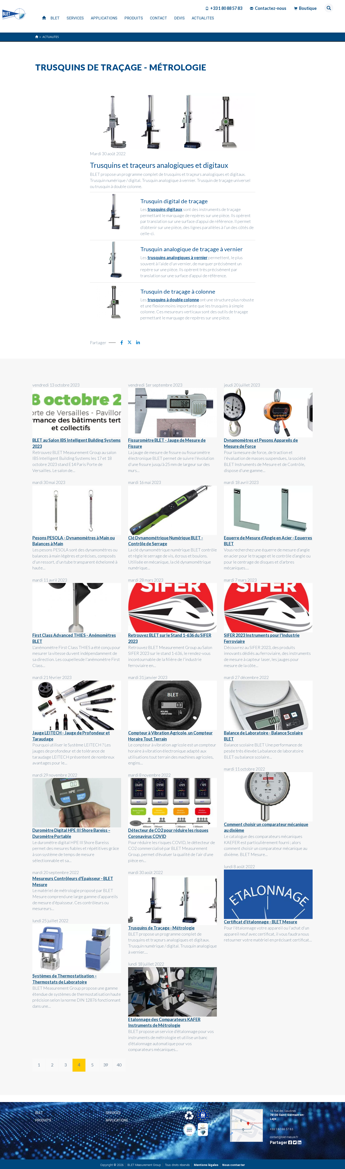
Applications (117, 1120)
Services (113, 1113)
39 (105, 1064)
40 (119, 1064)
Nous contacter (233, 1165)
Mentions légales (206, 1165)
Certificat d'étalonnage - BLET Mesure (260, 921)
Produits (43, 1120)
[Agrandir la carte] (246, 1125)
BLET (39, 1113)
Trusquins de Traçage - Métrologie (161, 927)
